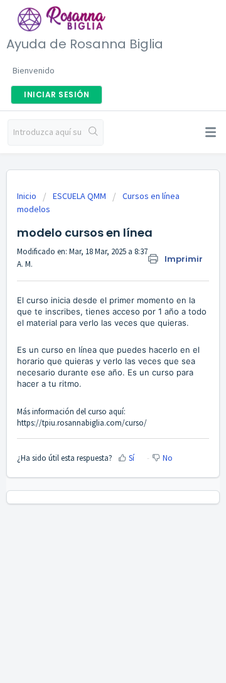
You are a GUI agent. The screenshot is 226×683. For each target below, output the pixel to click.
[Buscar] (93, 132)
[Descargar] (90, 333)
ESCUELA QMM (79, 196)
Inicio (27, 196)
